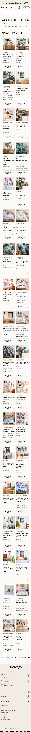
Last (29, 657)
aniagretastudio (8, 122)
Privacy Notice (4, 705)
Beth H (19, 86)
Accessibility (4, 717)
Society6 (6, 52)
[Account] (11, 8)
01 (17, 154)
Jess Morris (7, 598)
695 (22, 657)
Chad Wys (19, 395)
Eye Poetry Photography (20, 461)
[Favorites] (15, 8)
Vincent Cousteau (8, 531)
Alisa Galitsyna (8, 257)
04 (27, 154)
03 (23, 154)
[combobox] (15, 12)
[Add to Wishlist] (5, 39)
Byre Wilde (20, 598)
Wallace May (7, 495)
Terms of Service (4, 712)
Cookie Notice (4, 708)
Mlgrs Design (20, 359)
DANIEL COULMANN (8, 427)
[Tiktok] (28, 681)
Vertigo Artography (22, 122)
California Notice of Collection (8, 710)
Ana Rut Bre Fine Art (22, 292)
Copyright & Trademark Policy (7, 714)
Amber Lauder (20, 427)
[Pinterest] (28, 678)
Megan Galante (21, 223)
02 (20, 154)
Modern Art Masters (9, 326)
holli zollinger (21, 156)
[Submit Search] (3, 12)
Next (25, 657)
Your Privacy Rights (5, 719)
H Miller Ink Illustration (7, 86)
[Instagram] (28, 675)
